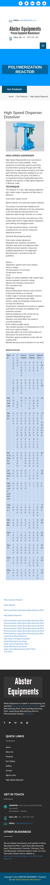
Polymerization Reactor (13, 599)
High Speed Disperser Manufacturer (26, 879)
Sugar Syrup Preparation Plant (16, 643)
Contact (9, 770)
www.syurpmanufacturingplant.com (18, 856)
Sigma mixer (11, 775)
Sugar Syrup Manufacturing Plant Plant (19, 649)
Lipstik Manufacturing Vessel (15, 641)
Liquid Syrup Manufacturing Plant (25, 706)
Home (11, 96)
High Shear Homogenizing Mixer (17, 638)
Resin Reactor (9, 605)
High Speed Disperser (13, 615)
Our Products (14, 89)
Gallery (9, 766)
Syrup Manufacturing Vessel (15, 646)
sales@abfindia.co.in (28, 20)
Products (9, 756)
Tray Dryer (8, 651)
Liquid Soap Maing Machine (15, 636)
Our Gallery (10, 761)
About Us (9, 752)
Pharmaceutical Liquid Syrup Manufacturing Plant (24, 610)
